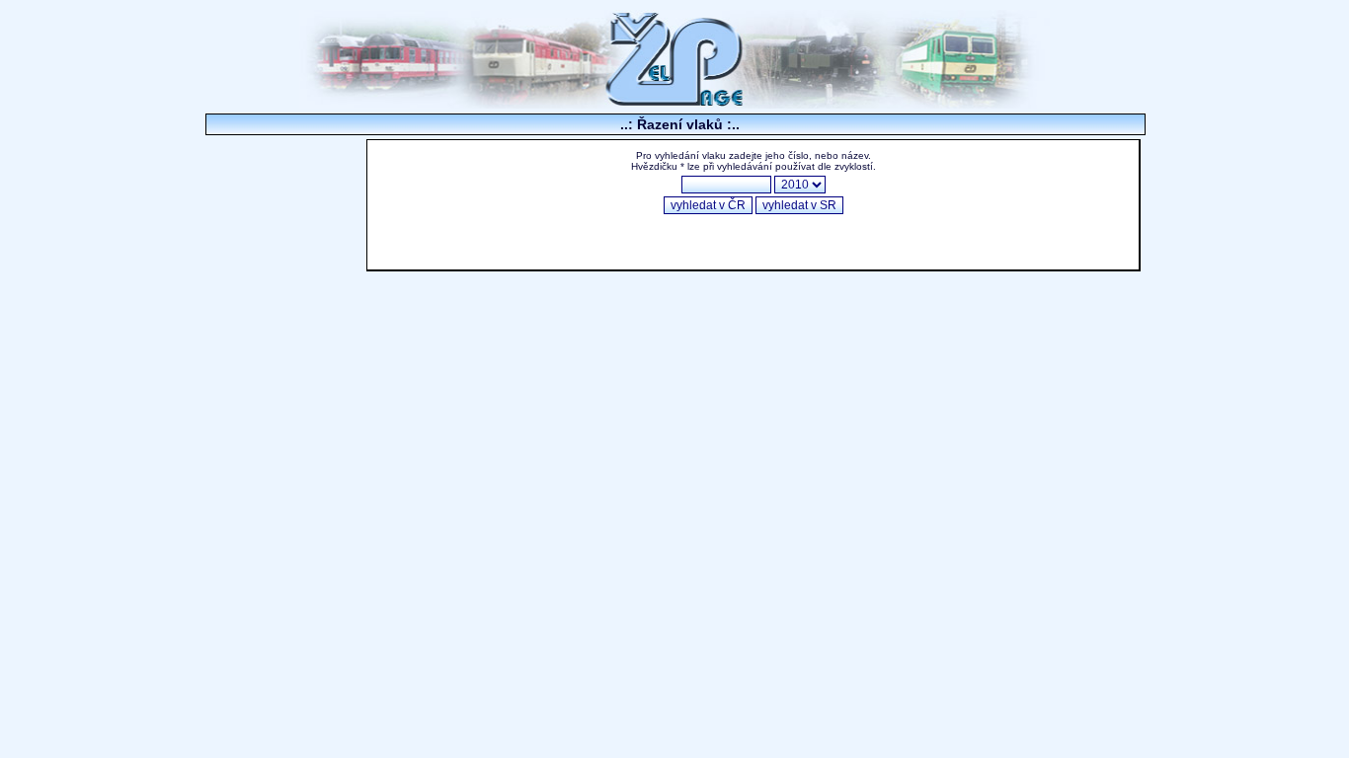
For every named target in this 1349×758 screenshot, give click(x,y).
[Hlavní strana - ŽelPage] (674, 103)
